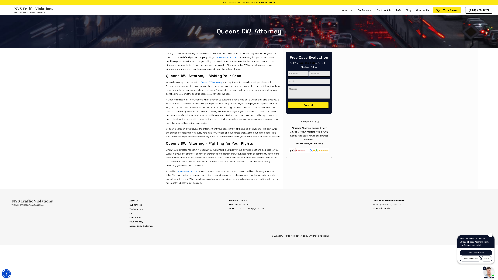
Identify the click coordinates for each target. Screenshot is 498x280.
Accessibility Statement (141, 226)
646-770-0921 (307, 63)
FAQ (131, 213)
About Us (134, 200)
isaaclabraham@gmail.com (250, 208)
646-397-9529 (267, 2)
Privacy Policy (136, 221)
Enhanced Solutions (319, 235)
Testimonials (136, 209)
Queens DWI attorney (227, 57)
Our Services (135, 205)
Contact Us (135, 217)
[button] (6, 273)
